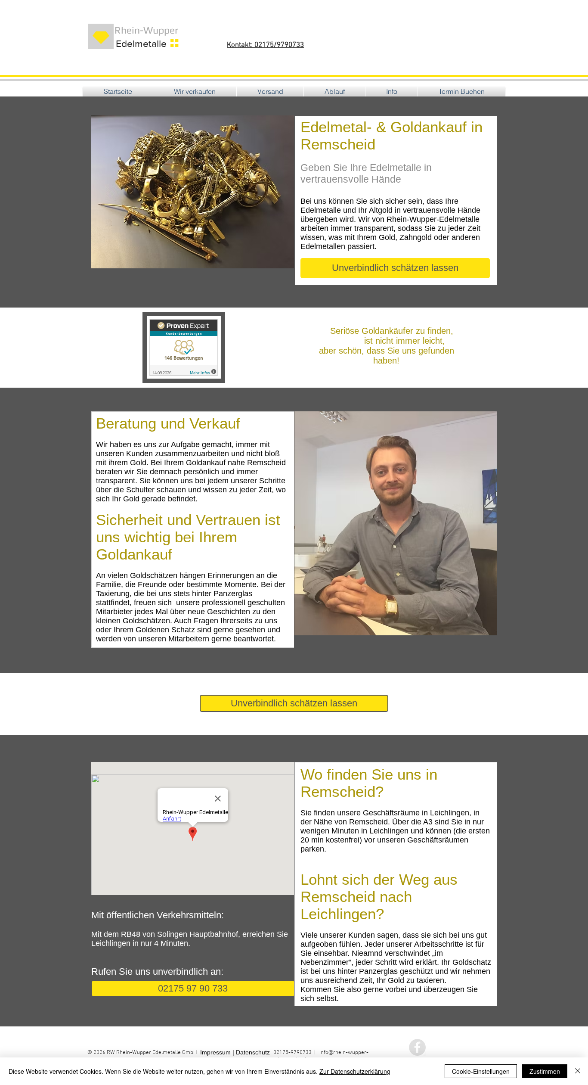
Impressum (216, 1052)
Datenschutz (253, 1052)
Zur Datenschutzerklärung (354, 1071)
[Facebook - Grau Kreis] (417, 1047)
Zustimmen (544, 1071)
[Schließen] (578, 1071)
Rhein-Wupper (141, 30)
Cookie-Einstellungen (481, 1071)
